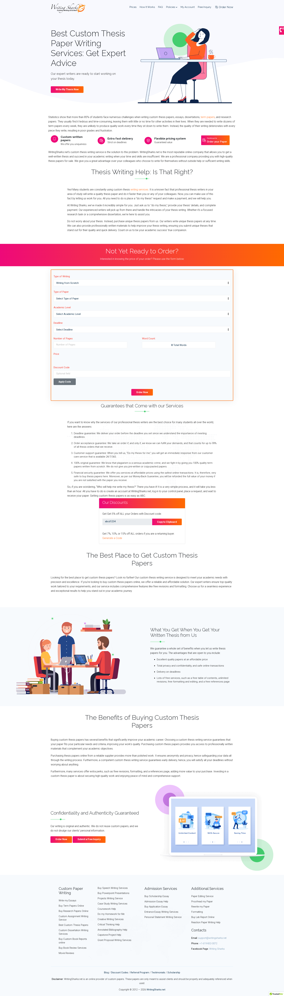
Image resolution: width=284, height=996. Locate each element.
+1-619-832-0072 (208, 943)
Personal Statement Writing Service (162, 917)
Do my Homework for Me (111, 914)
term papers (208, 117)
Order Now (225, 7)
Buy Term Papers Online (71, 905)
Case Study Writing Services (112, 903)
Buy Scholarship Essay (156, 896)
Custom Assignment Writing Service (73, 918)
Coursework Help (107, 909)
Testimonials (158, 972)
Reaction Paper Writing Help (205, 922)
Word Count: (148, 338)
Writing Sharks (217, 949)
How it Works (147, 7)
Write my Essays (67, 900)
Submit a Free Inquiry (89, 839)
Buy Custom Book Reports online (73, 941)
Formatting (197, 912)
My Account (188, 7)
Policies (171, 7)
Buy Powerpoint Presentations (113, 893)
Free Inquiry (204, 7)
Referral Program (139, 972)
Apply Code (65, 381)
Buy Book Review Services (72, 948)
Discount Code (62, 367)
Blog (106, 972)
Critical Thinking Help (109, 924)
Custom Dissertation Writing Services (73, 932)
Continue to (217, 140)
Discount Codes (119, 972)
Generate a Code (112, 538)
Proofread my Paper (202, 901)
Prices (133, 7)
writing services (139, 189)
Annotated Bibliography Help (112, 929)
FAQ (160, 7)
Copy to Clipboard (167, 522)
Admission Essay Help (156, 901)
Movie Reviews (66, 953)
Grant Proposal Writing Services (114, 940)
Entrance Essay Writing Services (161, 912)
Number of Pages (63, 338)
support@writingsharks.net (212, 938)
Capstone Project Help (109, 935)
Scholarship (173, 972)
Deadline (58, 322)
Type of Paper (61, 291)
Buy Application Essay (156, 906)
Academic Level (62, 307)
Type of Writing (62, 276)
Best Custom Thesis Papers (73, 925)
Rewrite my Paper (200, 906)
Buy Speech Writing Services (113, 888)
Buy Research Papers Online (73, 911)
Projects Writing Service (110, 898)
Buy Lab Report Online (202, 917)
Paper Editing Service (202, 896)
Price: (56, 353)
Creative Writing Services (111, 919)
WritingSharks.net (156, 989)
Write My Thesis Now (67, 89)
